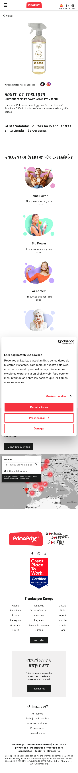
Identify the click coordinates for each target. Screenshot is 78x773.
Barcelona (15, 610)
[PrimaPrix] (34, 5)
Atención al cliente (37, 723)
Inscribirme (39, 688)
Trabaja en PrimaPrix (37, 718)
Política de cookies (39, 744)
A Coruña (15, 624)
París (62, 629)
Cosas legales (37, 732)
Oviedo (62, 624)
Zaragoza (15, 620)
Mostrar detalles (56, 396)
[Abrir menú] (5, 5)
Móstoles (62, 620)
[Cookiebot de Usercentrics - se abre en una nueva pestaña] (58, 342)
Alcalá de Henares (39, 624)
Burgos (39, 629)
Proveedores (37, 728)
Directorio (53, 750)
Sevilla (15, 629)
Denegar (39, 428)
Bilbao (15, 615)
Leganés (39, 620)
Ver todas (39, 640)
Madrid (15, 605)
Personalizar (37, 417)
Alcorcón (39, 615)
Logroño (62, 615)
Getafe (62, 605)
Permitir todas (39, 407)
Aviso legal (18, 744)
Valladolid (39, 605)
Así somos (37, 713)
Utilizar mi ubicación (17, 471)
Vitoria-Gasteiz (38, 610)
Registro (39, 750)
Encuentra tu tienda (19, 446)
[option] (61, 5)
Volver (9, 15)
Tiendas (8, 459)
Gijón (62, 610)
